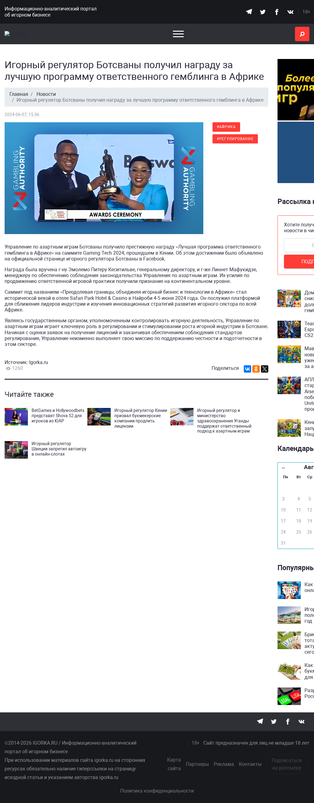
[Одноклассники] (256, 369)
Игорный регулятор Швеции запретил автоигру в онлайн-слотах (59, 448)
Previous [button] (273, 105)
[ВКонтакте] (247, 369)
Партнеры (197, 764)
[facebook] (276, 12)
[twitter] (263, 12)
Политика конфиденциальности (157, 791)
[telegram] (249, 12)
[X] (264, 369)
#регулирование (235, 139)
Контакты (250, 764)
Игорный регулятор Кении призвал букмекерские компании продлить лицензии (140, 418)
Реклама (224, 764)
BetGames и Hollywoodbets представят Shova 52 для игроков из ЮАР (58, 415)
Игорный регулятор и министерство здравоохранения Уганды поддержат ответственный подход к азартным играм (224, 420)
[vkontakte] (290, 12)
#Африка (226, 127)
